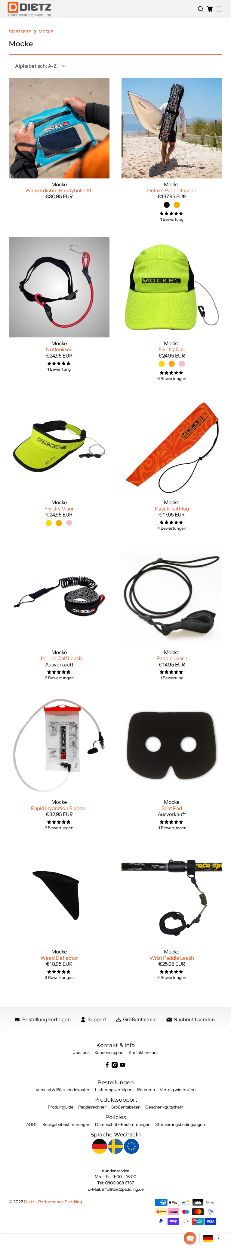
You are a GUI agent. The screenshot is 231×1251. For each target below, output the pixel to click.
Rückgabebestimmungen (66, 1124)
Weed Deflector (59, 958)
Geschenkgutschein (164, 1107)
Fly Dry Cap (172, 349)
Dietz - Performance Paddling (53, 1202)
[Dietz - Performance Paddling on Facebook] (107, 1066)
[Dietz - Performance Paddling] (100, 8)
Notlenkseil (59, 349)
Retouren (146, 1089)
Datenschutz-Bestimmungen (122, 1124)
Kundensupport (109, 1052)
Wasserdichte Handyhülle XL (59, 190)
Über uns (81, 1052)
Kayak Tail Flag (172, 509)
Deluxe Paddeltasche (171, 190)
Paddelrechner (92, 1107)
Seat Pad (172, 808)
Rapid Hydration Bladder (59, 808)
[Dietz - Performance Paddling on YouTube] (122, 1066)
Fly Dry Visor (59, 509)
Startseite (20, 32)
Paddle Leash (171, 658)
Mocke (46, 32)
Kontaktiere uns (144, 1052)
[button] (190, 1238)
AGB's (32, 1124)
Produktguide (60, 1107)
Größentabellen (125, 1107)
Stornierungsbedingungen (180, 1124)
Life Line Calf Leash (59, 658)
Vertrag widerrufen (178, 1089)
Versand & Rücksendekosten (62, 1089)
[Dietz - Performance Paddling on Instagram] (115, 1066)
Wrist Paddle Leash (171, 958)
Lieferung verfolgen (113, 1089)
